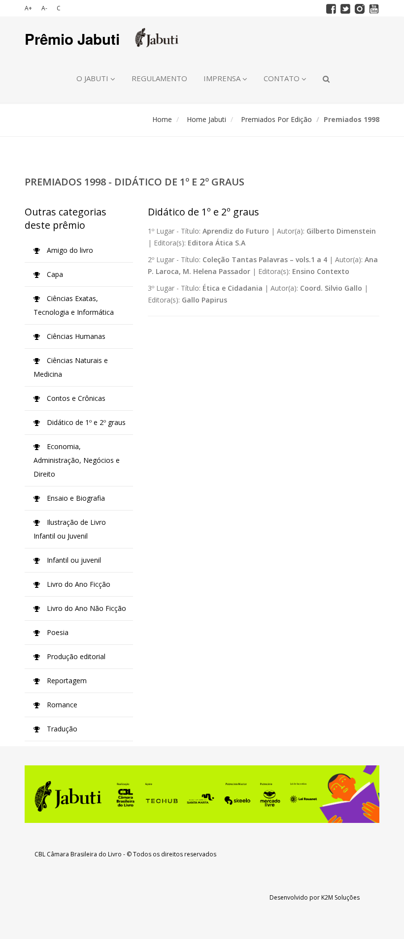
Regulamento (159, 78)
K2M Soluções (340, 897)
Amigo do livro (69, 250)
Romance (61, 704)
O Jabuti (93, 78)
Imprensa (222, 78)
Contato (283, 78)
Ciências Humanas (75, 336)
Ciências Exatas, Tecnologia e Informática (74, 305)
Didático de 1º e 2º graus (85, 422)
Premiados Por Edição (276, 119)
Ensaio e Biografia (75, 498)
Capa (54, 274)
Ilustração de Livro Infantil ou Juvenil (70, 529)
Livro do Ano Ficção (77, 584)
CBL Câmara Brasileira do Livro (78, 854)
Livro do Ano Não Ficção (85, 608)
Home (162, 119)
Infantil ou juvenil (73, 560)
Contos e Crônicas (75, 398)
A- (44, 8)
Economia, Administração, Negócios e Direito (77, 460)
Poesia (56, 632)
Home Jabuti (206, 119)
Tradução (61, 728)
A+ (28, 8)
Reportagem (66, 680)
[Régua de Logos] (202, 794)
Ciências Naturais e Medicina (71, 367)
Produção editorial (75, 656)
